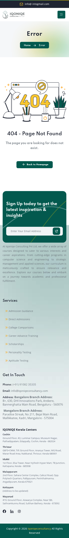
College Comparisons (21, 327)
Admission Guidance (21, 311)
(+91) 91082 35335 (24, 384)
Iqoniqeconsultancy (39, 528)
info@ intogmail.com (37, 4)
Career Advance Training (23, 335)
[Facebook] (5, 511)
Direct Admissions (19, 319)
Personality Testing (20, 352)
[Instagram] (19, 511)
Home (27, 45)
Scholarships (16, 344)
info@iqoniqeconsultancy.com (29, 391)
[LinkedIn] (12, 511)
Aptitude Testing (18, 360)
